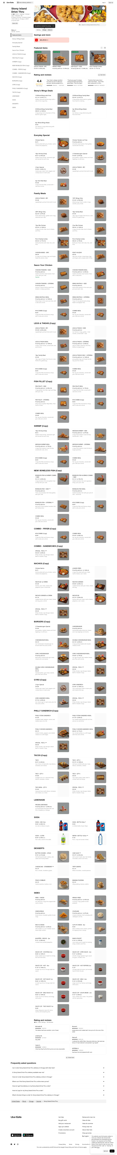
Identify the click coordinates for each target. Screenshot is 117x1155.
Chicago (31, 1101)
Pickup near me (87, 1127)
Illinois (24, 1101)
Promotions (62, 1133)
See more (102, 75)
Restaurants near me (88, 1117)
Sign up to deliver (63, 1127)
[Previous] (101, 47)
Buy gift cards (62, 1120)
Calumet (38, 1101)
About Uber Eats (87, 1130)
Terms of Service (78, 1147)
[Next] (104, 47)
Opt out (106, 1151)
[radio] (38, 30)
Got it (112, 1151)
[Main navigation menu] (4, 2)
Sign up (111, 2)
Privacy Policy (62, 1144)
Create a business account (66, 1130)
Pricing (77, 1144)
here (98, 1147)
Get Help (61, 1117)
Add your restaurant (64, 1123)
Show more (71, 1057)
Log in (104, 2)
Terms (70, 1144)
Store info (15, 23)
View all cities (86, 1120)
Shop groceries (87, 1133)
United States (16, 1101)
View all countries (87, 1123)
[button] (58, 1068)
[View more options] (103, 8)
